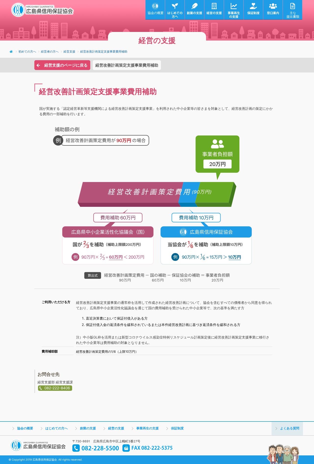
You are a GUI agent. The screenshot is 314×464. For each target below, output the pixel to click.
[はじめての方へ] (175, 10)
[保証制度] (253, 10)
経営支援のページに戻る (66, 65)
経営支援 (69, 51)
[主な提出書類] (292, 10)
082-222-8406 (57, 388)
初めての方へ (27, 51)
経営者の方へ (50, 51)
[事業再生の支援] (234, 10)
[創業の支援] (194, 10)
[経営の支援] (214, 10)
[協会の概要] (155, 10)
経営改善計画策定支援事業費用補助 (103, 51)
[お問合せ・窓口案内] (273, 10)
